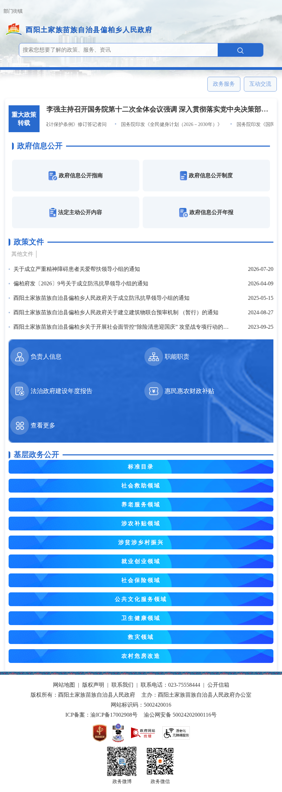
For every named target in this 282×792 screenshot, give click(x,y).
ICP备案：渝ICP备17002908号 (101, 715)
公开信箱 (218, 685)
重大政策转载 (24, 118)
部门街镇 (13, 11)
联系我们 (122, 685)
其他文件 (22, 254)
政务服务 (224, 84)
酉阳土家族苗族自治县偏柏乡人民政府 (89, 29)
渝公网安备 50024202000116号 (180, 715)
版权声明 (93, 685)
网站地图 (64, 685)
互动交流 (260, 84)
